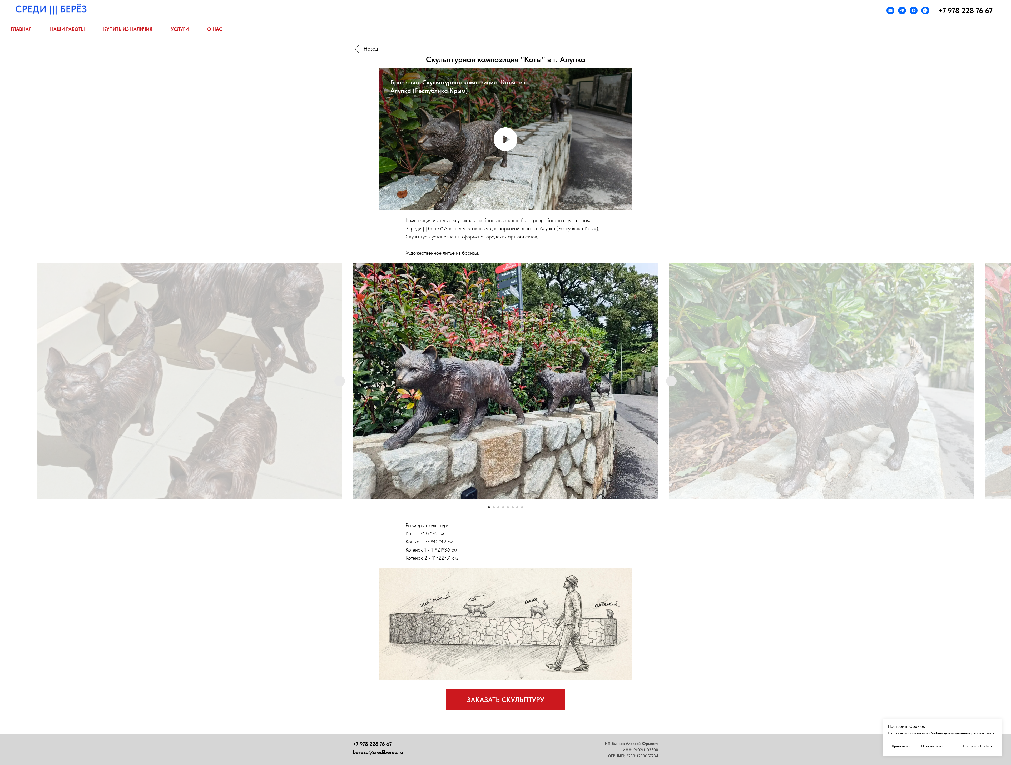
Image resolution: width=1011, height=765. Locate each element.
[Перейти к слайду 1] (489, 507)
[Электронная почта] (890, 10)
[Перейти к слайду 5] (508, 507)
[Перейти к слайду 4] (503, 507)
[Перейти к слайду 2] (494, 507)
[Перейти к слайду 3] (498, 507)
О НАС (214, 29)
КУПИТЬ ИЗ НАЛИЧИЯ (127, 29)
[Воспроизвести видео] (505, 139)
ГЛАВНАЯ (21, 29)
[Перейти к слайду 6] (513, 507)
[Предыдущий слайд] (339, 381)
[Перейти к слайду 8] (522, 507)
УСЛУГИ (180, 29)
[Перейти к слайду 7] (517, 507)
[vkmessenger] (925, 10)
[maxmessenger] (914, 10)
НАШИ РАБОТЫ (67, 29)
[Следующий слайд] (671, 381)
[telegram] (902, 10)
